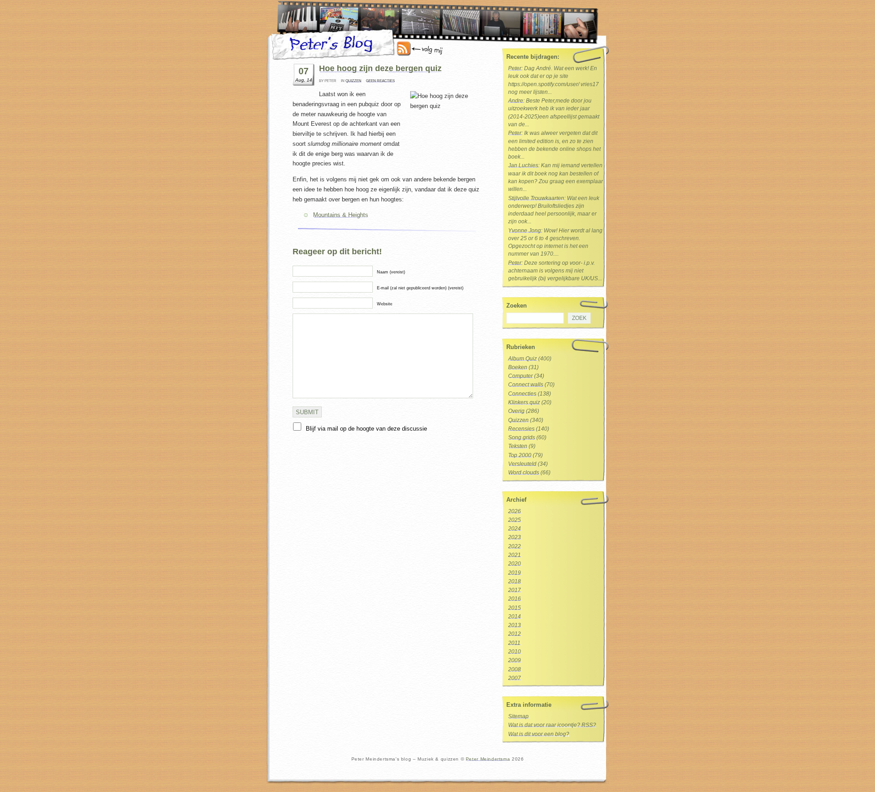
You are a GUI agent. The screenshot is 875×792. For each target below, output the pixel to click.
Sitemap (518, 716)
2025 (514, 520)
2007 (514, 678)
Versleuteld (522, 464)
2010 (514, 651)
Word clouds (523, 472)
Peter (514, 68)
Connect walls (525, 384)
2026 (514, 511)
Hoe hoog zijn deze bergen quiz (380, 68)
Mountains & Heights (340, 214)
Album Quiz (522, 358)
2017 (514, 590)
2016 (514, 599)
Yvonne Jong (524, 230)
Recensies (521, 429)
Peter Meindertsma (488, 758)
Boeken (517, 367)
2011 (514, 643)
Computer (520, 376)
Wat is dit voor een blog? (538, 734)
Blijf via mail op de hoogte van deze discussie (366, 428)
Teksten (517, 446)
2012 (514, 634)
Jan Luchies (523, 165)
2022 (514, 546)
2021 (514, 555)
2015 (514, 608)
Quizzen (353, 81)
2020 (514, 563)
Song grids (521, 437)
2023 (514, 537)
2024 (514, 528)
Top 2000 (519, 455)
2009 (514, 660)
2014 (514, 616)
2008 (514, 669)
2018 (514, 581)
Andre (515, 100)
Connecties (522, 393)
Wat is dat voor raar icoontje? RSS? (552, 725)
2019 (514, 573)
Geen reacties (380, 81)
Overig (516, 411)
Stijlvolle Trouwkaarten (536, 198)
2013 (514, 625)
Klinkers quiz (524, 402)
